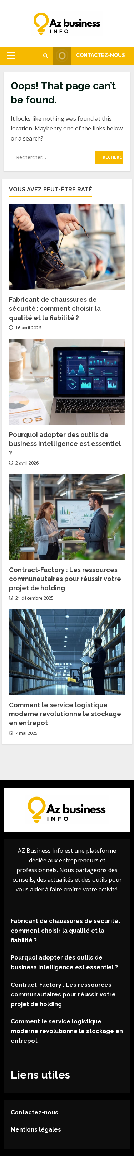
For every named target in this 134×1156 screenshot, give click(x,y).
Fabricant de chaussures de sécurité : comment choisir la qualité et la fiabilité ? (55, 308)
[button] (11, 55)
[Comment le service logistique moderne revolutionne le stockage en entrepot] (67, 652)
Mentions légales (36, 1129)
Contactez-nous (100, 55)
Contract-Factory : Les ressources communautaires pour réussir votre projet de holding (65, 578)
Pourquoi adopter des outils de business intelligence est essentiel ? (65, 443)
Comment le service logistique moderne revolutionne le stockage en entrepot (65, 714)
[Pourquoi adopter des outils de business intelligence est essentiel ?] (67, 382)
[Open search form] (45, 56)
